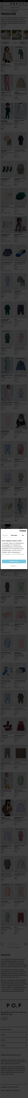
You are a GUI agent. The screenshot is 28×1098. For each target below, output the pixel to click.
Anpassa (13, 566)
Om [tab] (23, 535)
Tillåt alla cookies (14, 561)
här (8, 556)
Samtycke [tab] (5, 535)
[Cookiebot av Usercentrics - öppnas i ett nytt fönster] (19, 531)
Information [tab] (14, 535)
